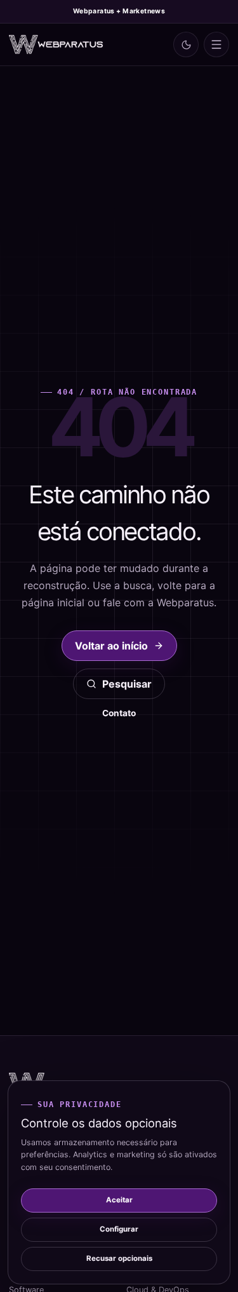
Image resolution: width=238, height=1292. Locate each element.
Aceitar (119, 1199)
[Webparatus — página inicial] (56, 45)
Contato (119, 713)
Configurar (119, 1229)
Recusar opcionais (119, 1258)
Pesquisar (127, 683)
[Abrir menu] (216, 44)
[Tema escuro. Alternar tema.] (186, 44)
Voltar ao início (111, 645)
